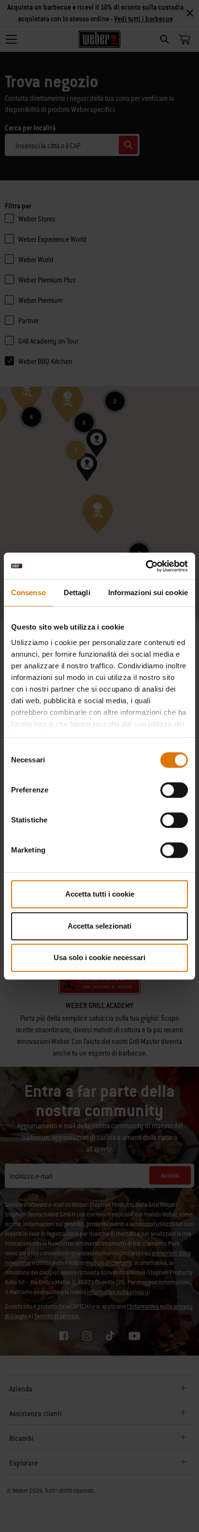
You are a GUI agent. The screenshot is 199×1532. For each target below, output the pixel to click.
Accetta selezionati (99, 926)
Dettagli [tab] (77, 592)
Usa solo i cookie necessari (99, 957)
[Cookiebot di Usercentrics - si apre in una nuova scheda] (145, 566)
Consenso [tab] (28, 592)
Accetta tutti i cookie (99, 894)
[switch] (174, 790)
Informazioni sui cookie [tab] (148, 592)
